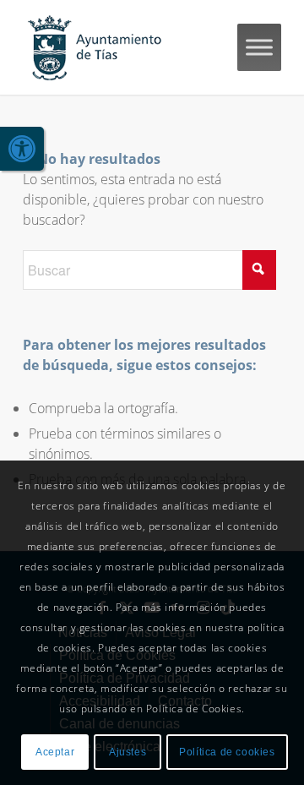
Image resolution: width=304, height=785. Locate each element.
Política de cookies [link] (226, 752)
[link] (22, 149)
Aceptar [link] (54, 752)
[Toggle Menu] (259, 47)
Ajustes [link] (127, 752)
